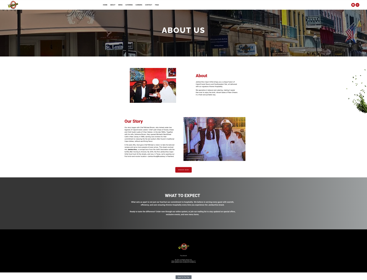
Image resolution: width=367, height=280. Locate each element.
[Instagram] (357, 5)
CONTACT (148, 5)
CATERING (129, 5)
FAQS (157, 5)
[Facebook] (353, 5)
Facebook (183, 255)
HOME (105, 5)
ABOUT (112, 5)
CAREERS (139, 5)
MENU (120, 5)
